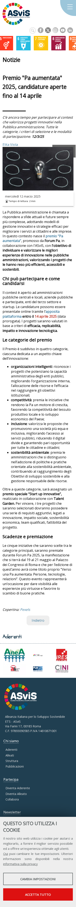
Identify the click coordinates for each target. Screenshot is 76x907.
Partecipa (10, 779)
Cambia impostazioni (38, 879)
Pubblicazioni (14, 766)
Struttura (11, 761)
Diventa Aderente (17, 788)
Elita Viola (10, 144)
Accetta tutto (38, 894)
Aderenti (11, 750)
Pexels (25, 609)
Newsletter (12, 812)
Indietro (38, 620)
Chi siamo (11, 741)
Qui (5, 854)
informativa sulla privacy (20, 864)
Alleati (9, 755)
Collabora (12, 799)
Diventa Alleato (16, 794)
